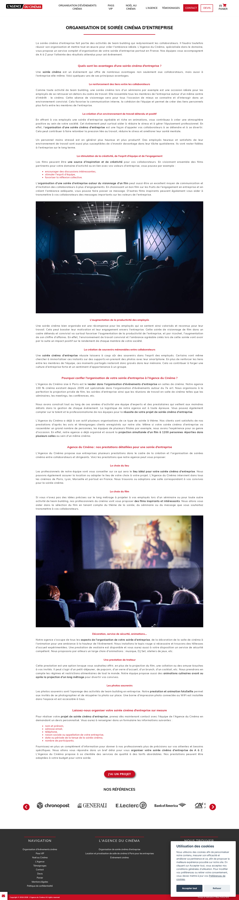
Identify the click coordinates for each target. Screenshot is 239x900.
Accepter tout (189, 888)
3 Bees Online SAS (221, 897)
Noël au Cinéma (131, 7)
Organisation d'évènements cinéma (77, 7)
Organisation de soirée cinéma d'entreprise (119, 849)
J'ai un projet (119, 774)
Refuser (217, 888)
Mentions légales (40, 881)
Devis (207, 7)
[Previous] (26, 807)
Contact (191, 7)
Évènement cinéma (119, 857)
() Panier (222, 7)
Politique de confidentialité (40, 886)
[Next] (212, 807)
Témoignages (170, 7)
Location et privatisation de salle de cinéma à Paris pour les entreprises (119, 853)
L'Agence (151, 7)
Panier (40, 877)
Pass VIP (110, 7)
